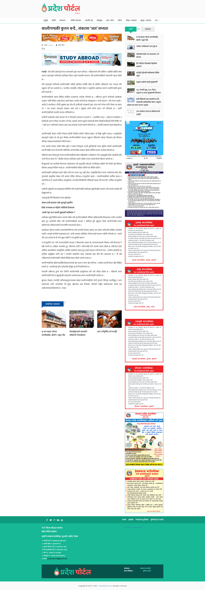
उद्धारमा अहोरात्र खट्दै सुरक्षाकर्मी (146, 82)
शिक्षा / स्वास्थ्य (131, 20)
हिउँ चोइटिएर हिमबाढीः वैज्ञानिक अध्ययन (146, 65)
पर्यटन (120, 20)
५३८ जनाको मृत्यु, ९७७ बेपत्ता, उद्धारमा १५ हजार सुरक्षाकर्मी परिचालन (148, 91)
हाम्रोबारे (130, 519)
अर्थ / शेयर (110, 20)
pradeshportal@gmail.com (57, 558)
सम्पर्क (124, 519)
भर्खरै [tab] (130, 29)
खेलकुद (99, 20)
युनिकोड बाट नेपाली (156, 519)
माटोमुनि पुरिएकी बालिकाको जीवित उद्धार (147, 74)
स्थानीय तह (89, 20)
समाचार (63, 20)
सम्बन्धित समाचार (52, 304)
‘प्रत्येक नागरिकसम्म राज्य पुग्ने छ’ (146, 46)
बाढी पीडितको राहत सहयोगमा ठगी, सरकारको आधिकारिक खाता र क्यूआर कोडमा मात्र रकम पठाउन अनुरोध (144, 102)
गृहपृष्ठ (46, 20)
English (77, 13)
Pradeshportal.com (106, 586)
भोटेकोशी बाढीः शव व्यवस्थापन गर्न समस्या (147, 56)
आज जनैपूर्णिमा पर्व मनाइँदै (107, 331)
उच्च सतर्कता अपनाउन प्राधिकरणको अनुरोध (148, 113)
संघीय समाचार (76, 20)
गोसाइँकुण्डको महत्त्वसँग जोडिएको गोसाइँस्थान (78, 333)
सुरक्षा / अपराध (145, 20)
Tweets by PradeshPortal (133, 527)
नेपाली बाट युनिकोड (141, 519)
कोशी (54, 20)
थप (156, 20)
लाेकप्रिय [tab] (148, 29)
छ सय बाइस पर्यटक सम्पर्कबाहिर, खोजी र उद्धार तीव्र (53, 333)
